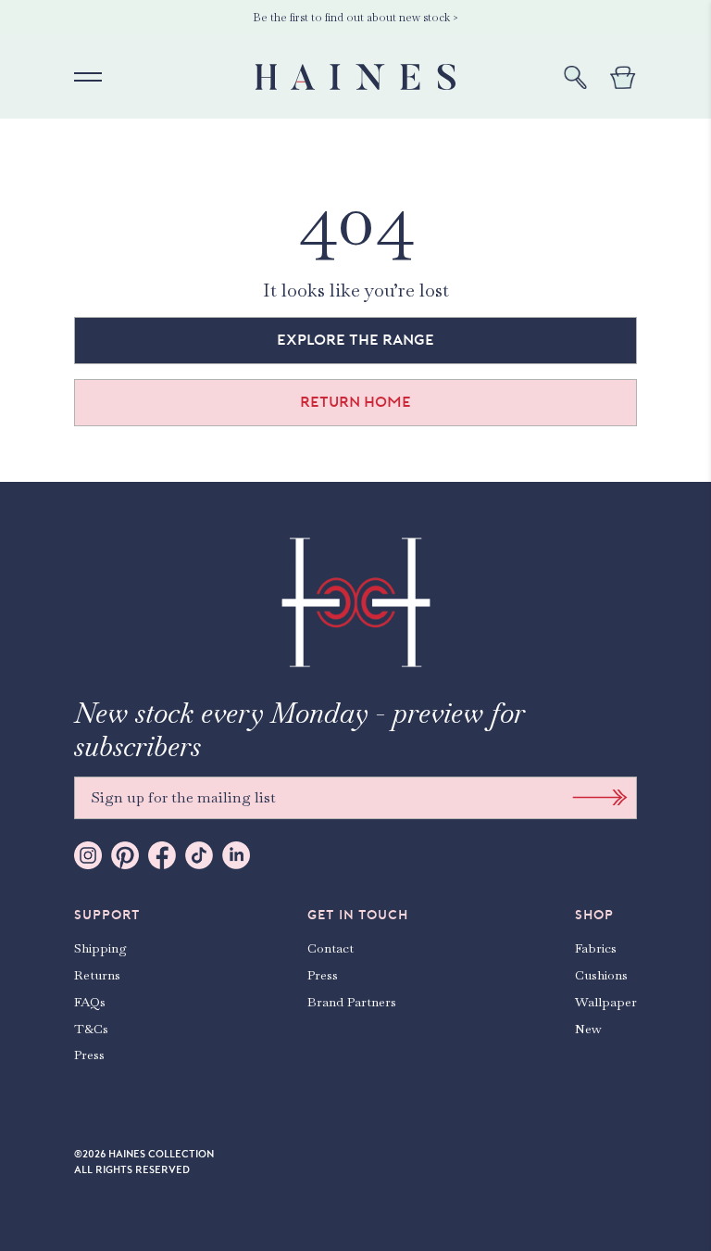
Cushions (601, 975)
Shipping (100, 948)
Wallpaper (606, 1001)
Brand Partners (351, 1001)
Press (89, 1054)
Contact (330, 948)
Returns (97, 975)
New (588, 1028)
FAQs (90, 1001)
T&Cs (91, 1028)
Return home (355, 402)
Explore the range (355, 340)
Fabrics (596, 948)
